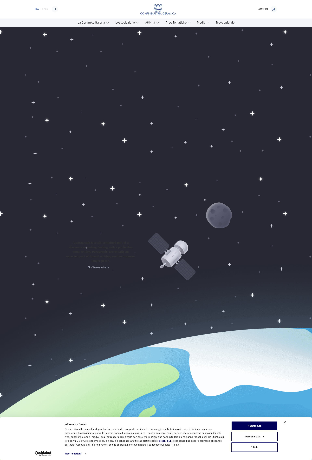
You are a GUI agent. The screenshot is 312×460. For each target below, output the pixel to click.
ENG (45, 9)
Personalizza (252, 436)
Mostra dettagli (73, 453)
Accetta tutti (254, 425)
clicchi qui (164, 440)
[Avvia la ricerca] (55, 9)
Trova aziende (225, 22)
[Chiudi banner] (285, 422)
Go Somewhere (98, 267)
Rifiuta (254, 447)
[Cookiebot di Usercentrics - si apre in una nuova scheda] (43, 453)
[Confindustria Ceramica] (158, 9)
